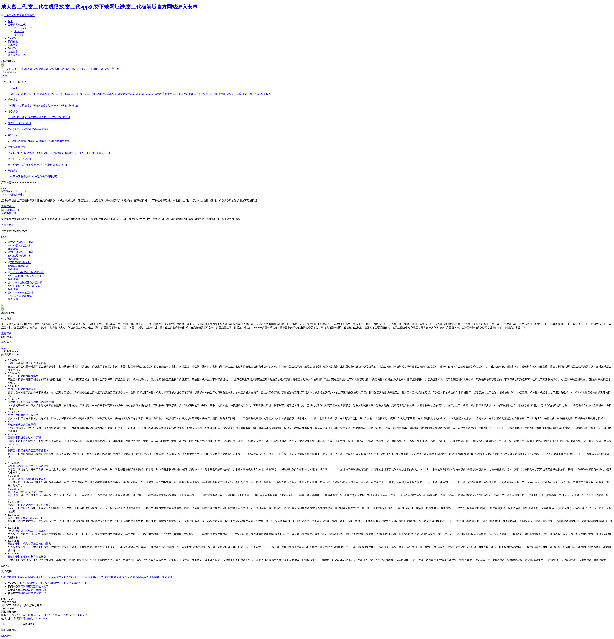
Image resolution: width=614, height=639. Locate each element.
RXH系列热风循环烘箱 (44, 176)
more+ (4, 188)
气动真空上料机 (46, 164)
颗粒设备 (13, 135)
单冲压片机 (57, 93)
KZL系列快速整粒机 (58, 141)
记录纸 (128, 577)
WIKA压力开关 (75, 577)
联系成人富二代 (17, 55)
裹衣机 (169, 577)
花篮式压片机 (71, 93)
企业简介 (19, 31)
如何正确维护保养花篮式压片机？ (27, 517)
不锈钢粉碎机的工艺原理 (22, 424)
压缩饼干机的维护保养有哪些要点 (27, 556)
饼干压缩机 (237, 93)
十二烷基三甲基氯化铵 (111, 577)
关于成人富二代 (17, 24)
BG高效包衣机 (40, 129)
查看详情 (13, 249)
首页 (10, 21)
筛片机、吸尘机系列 (19, 158)
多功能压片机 (15, 93)
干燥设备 (13, 170)
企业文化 (19, 34)
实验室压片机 (103, 153)
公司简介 (31, 589)
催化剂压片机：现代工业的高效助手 (28, 530)
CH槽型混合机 (16, 117)
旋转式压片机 (87, 93)
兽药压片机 (43, 93)
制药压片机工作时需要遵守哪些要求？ (29, 450)
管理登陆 (28, 618)
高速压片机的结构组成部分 (23, 376)
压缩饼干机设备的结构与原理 (24, 437)
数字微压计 (158, 577)
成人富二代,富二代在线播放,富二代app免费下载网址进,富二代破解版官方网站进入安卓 (99, 7)
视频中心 (13, 48)
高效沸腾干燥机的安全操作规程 (25, 492)
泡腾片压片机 (209, 93)
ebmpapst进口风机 (57, 577)
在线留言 (13, 51)
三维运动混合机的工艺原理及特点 (27, 363)
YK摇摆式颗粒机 (17, 141)
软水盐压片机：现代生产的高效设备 (28, 466)
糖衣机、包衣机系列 (19, 123)
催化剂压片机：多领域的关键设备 (27, 479)
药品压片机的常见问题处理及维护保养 (29, 504)
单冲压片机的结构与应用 (22, 389)
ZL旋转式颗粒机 (37, 141)
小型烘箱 (58, 153)
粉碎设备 (13, 99)
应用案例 (33, 586)
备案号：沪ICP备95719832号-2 (69, 615)
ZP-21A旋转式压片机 (19, 245)
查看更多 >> (8, 206)
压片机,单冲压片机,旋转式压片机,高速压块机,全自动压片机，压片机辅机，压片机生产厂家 (68, 68)
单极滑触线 (91, 577)
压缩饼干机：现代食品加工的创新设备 (29, 543)
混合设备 (13, 111)
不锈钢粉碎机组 (42, 105)
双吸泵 (24, 577)
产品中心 (13, 38)
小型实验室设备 (17, 147)
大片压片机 (251, 93)
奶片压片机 (30, 93)
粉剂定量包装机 (10, 577)
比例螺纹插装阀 (142, 577)
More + (5, 348)
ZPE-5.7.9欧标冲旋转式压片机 (24, 275)
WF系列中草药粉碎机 (20, 105)
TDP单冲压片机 (72, 153)
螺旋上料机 (62, 164)
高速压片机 (224, 93)
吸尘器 (32, 164)
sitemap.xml (41, 618)
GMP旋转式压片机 (106, 93)
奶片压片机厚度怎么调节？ (23, 415)
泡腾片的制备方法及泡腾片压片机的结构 (31, 402)
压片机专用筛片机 (18, 164)
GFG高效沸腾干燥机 (19, 176)
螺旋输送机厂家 (37, 577)
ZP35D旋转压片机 (18, 265)
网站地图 (6, 636)
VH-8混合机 (88, 153)
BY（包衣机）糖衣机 (20, 129)
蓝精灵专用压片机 (128, 93)
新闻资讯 (13, 41)
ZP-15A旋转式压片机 (19, 255)
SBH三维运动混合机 (58, 117)
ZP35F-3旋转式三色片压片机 (24, 285)
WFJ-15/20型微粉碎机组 (64, 105)
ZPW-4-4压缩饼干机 (12, 194)
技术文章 (13, 44)
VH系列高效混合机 (36, 117)
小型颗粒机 (14, 153)
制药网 (18, 618)
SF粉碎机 (26, 153)
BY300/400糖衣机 (42, 153)
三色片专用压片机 (191, 93)
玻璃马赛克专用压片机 (167, 93)
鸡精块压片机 (146, 93)
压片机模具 (264, 93)
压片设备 (13, 87)
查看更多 (6, 333)
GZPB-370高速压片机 (20, 296)
